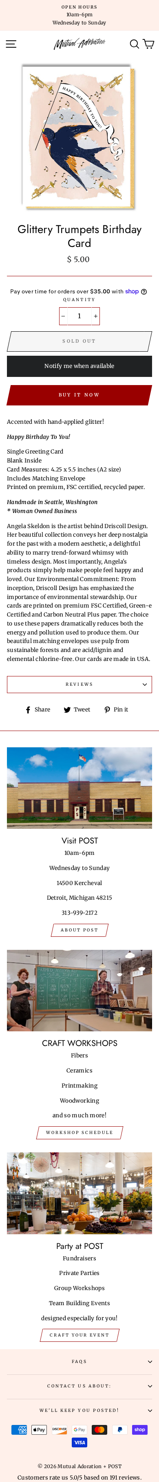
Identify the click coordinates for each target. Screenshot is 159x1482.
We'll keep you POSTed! (79, 1410)
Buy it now (79, 395)
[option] (79, 15)
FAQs (79, 1361)
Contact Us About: (79, 1386)
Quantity (79, 299)
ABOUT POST (80, 930)
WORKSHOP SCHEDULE (79, 1132)
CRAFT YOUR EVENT (80, 1335)
